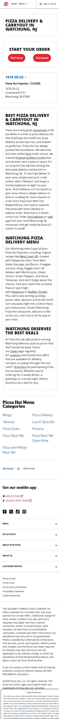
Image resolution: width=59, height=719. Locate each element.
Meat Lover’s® (29, 256)
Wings (7, 415)
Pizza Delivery (42, 415)
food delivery (36, 217)
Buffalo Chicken (37, 292)
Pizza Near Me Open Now (42, 438)
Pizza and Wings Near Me (15, 450)
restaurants (40, 130)
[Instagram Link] (25, 512)
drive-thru (20, 367)
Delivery (16, 58)
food (28, 154)
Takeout (9, 422)
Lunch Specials (43, 422)
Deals (14, 3)
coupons (15, 355)
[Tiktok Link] (19, 512)
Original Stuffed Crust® (30, 158)
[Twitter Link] (12, 512)
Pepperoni (17, 292)
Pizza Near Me (13, 435)
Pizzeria (38, 428)
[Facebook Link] (6, 512)
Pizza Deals (11, 428)
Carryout (42, 58)
